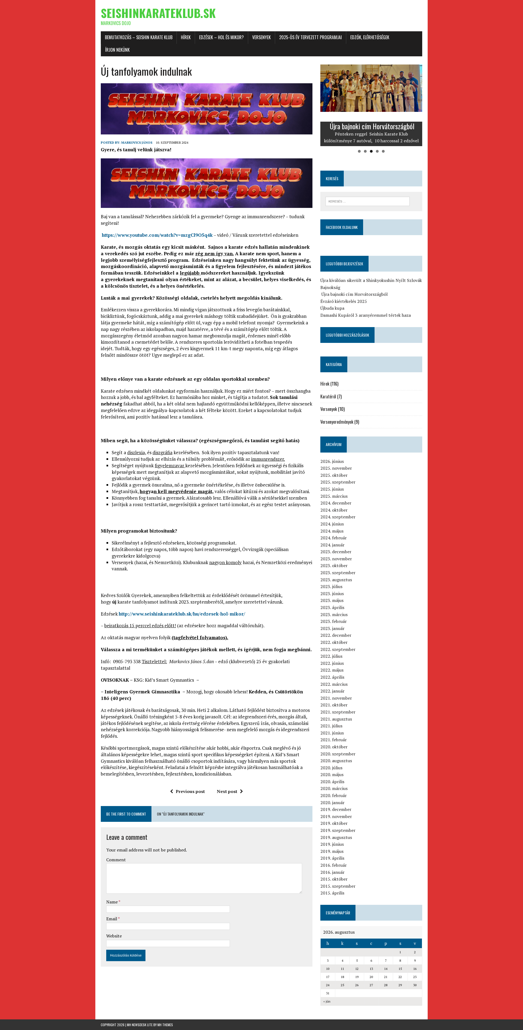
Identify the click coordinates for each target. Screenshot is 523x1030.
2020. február (333, 795)
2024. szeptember (337, 517)
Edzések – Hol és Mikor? (221, 37)
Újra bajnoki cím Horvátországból (354, 294)
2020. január (332, 802)
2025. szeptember (337, 482)
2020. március (334, 788)
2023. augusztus (336, 580)
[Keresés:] (368, 201)
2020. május (331, 774)
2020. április (332, 782)
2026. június (332, 461)
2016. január (332, 872)
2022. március (334, 684)
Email (112, 919)
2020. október (334, 747)
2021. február (333, 740)
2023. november (336, 559)
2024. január (332, 545)
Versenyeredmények (336, 422)
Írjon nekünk (117, 50)
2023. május (331, 600)
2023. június (332, 594)
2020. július (331, 768)
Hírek (186, 37)
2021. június (332, 733)
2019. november (336, 816)
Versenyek (261, 37)
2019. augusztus (336, 837)
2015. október (334, 879)
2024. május (331, 531)
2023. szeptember (337, 573)
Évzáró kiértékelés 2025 (343, 301)
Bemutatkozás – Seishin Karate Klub (138, 37)
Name (112, 902)
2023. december (335, 552)
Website (114, 936)
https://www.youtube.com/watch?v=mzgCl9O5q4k (157, 235)
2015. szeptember (337, 886)
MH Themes (165, 1024)
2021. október (334, 705)
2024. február (333, 538)
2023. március (334, 614)
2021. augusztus (336, 719)
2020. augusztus (336, 761)
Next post (227, 791)
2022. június (332, 663)
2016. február (333, 865)
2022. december (335, 635)
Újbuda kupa (332, 308)
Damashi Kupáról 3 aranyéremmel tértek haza (365, 315)
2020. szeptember (337, 754)
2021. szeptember (337, 712)
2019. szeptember (337, 830)
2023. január (332, 628)
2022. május (331, 670)
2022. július (331, 656)
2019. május (331, 851)
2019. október (334, 823)
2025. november (336, 468)
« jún (326, 1001)
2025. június (332, 489)
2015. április (332, 893)
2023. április (332, 607)
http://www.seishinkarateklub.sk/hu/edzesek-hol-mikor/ (182, 614)
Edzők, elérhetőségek (369, 37)
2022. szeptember (337, 649)
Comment (116, 860)
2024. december (335, 503)
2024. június (332, 524)
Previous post (190, 791)
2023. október (334, 565)
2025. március (334, 496)
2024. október (334, 510)
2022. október (334, 642)
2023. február (333, 621)
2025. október (334, 475)
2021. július (331, 726)
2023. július (331, 586)
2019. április (332, 858)
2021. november (336, 698)
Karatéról (328, 396)
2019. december (335, 809)
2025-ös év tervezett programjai (310, 37)
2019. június (332, 844)
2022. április (332, 677)
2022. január (332, 691)
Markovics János (136, 142)
